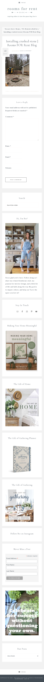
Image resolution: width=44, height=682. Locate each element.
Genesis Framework (35, 677)
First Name (10, 565)
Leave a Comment (25, 51)
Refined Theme (19, 677)
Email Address (12, 558)
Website (8, 168)
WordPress (19, 678)
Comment (9, 117)
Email (8, 157)
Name (8, 146)
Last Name (10, 571)
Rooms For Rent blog (22, 12)
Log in (26, 678)
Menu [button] (23, 2)
